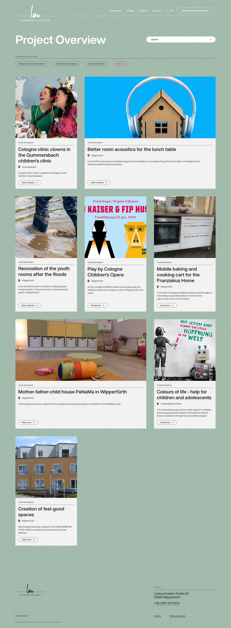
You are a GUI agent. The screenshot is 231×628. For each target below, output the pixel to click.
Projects (143, 10)
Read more (96, 305)
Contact (156, 10)
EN (171, 11)
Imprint (157, 616)
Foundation (115, 10)
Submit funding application (194, 10)
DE (167, 11)
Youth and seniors (96, 63)
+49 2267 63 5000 (167, 603)
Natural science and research (32, 63)
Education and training (67, 63)
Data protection (177, 616)
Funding (130, 10)
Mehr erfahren (28, 182)
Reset (119, 63)
